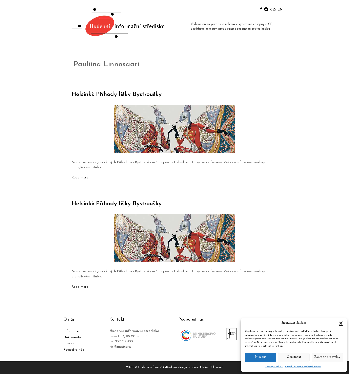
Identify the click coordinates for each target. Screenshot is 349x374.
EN (280, 9)
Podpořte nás (73, 349)
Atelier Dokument (211, 367)
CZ (272, 9)
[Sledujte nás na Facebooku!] (261, 8)
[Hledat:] (251, 8)
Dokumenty (72, 337)
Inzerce (68, 343)
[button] (341, 323)
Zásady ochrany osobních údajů (303, 367)
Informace (71, 331)
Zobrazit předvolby (327, 357)
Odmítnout (294, 357)
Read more (79, 177)
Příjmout (260, 357)
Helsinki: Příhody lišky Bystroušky (116, 94)
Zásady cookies (274, 367)
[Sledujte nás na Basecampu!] (266, 9)
